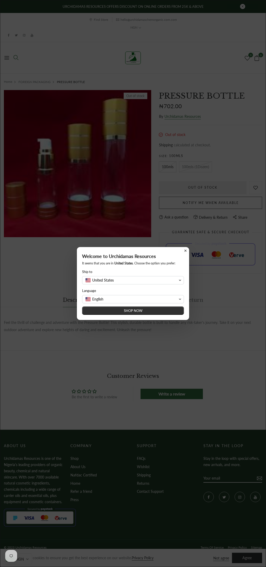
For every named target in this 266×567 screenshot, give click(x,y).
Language (89, 291)
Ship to (87, 272)
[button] (133, 280)
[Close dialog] (185, 250)
